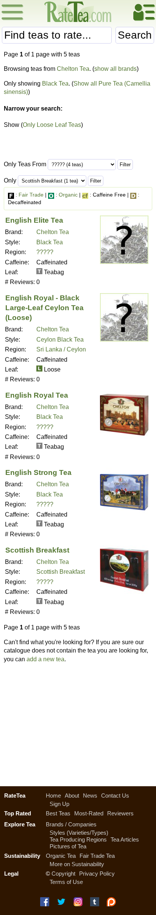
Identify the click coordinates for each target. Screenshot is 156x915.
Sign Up (59, 804)
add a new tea (45, 659)
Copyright (63, 873)
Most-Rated (88, 813)
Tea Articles (125, 839)
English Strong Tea (38, 472)
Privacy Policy (97, 873)
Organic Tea (61, 856)
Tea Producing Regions (78, 839)
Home (53, 795)
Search (135, 35)
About (72, 795)
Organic (68, 195)
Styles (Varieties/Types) (79, 832)
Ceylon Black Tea (60, 339)
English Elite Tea (34, 220)
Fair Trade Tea (97, 856)
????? (44, 252)
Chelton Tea (73, 69)
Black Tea (55, 83)
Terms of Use (66, 882)
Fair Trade (31, 195)
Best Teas (58, 813)
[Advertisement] (78, 723)
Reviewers (120, 813)
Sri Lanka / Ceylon (61, 349)
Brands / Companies (71, 824)
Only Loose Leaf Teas (52, 125)
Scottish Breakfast (37, 550)
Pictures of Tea (68, 846)
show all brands (115, 69)
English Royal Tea (36, 395)
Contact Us (115, 795)
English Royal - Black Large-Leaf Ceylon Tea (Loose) (44, 308)
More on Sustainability (77, 864)
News (90, 795)
